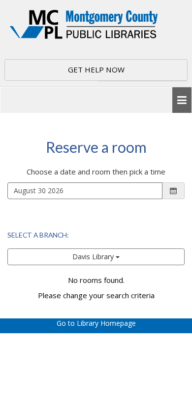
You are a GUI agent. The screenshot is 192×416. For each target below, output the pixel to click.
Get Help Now (96, 69)
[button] (182, 100)
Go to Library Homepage (96, 323)
